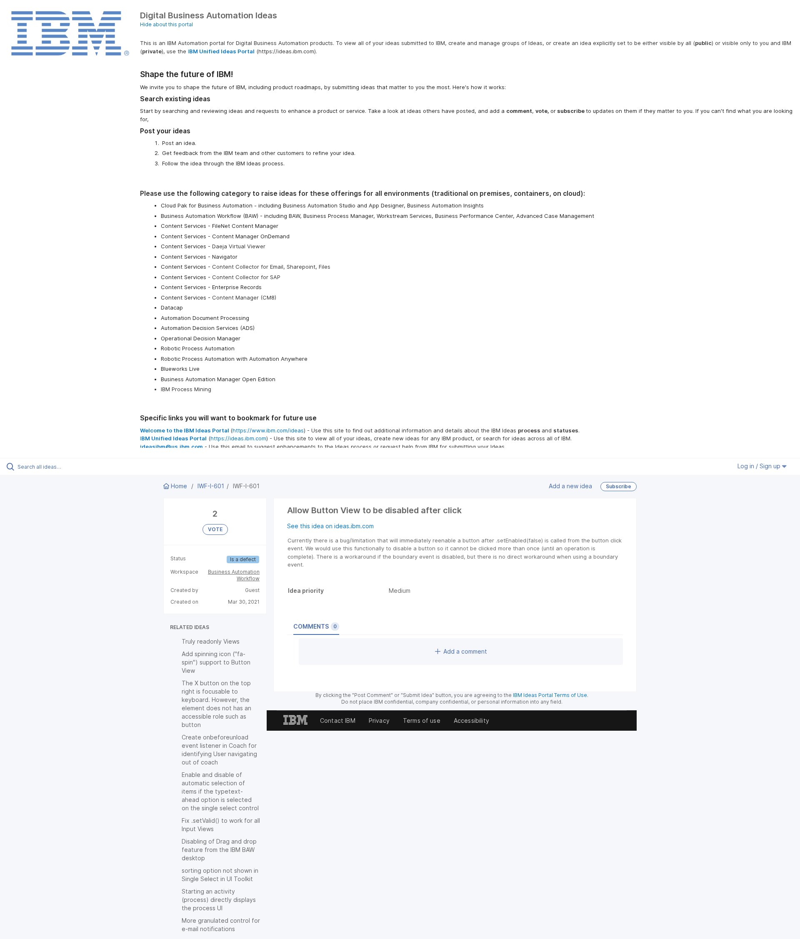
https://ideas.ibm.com (238, 438)
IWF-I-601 (211, 485)
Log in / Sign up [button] (760, 466)
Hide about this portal (166, 24)
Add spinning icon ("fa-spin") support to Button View (216, 662)
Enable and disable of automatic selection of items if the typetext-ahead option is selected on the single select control (220, 791)
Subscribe (618, 486)
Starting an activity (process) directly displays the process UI (219, 900)
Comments (315, 626)
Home (179, 485)
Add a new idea (570, 485)
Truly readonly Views (211, 641)
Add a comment (465, 651)
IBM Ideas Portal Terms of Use (550, 695)
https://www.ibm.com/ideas (268, 430)
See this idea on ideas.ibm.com (330, 525)
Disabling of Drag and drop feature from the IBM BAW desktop (219, 850)
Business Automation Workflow (234, 575)
